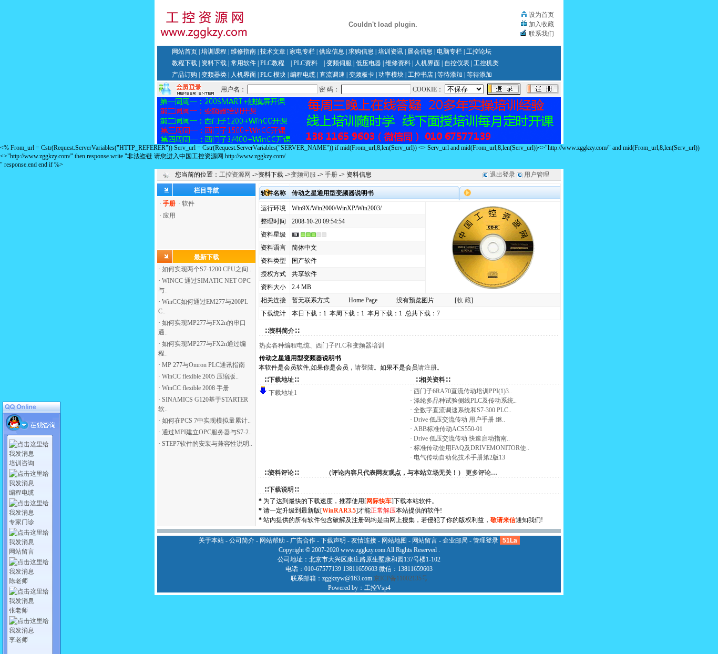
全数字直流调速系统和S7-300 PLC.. (462, 410)
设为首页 (541, 14)
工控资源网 (235, 174)
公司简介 (241, 540)
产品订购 (184, 74)
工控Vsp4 (377, 587)
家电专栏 (302, 51)
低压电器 (368, 63)
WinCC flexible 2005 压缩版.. (200, 376)
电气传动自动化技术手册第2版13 (459, 457)
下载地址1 (283, 392)
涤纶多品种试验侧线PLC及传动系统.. (465, 400)
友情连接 (363, 540)
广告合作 (302, 540)
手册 (331, 174)
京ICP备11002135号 (401, 578)
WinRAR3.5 (339, 510)
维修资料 (398, 63)
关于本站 (211, 540)
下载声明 (333, 540)
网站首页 (184, 51)
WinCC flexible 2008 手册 (195, 388)
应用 (169, 215)
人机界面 (427, 63)
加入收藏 (541, 24)
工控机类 (486, 63)
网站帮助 (272, 540)
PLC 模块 (273, 74)
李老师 (18, 639)
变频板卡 (361, 74)
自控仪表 (456, 63)
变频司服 (303, 174)
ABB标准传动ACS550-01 (448, 429)
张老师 (18, 610)
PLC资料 (305, 63)
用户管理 (536, 174)
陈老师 (18, 581)
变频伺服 (339, 63)
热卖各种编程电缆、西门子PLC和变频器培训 (321, 345)
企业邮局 (455, 540)
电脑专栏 (449, 51)
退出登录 (502, 174)
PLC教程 (272, 63)
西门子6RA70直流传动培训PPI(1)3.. (463, 391)
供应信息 (331, 51)
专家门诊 (21, 522)
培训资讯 (390, 51)
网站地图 (394, 540)
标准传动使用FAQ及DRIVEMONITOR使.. (471, 448)
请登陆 (364, 367)
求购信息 (361, 51)
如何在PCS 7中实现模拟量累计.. (206, 420)
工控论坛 (478, 51)
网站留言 (21, 551)
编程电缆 (302, 74)
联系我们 (541, 33)
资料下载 (214, 63)
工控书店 (420, 74)
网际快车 (379, 501)
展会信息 (420, 51)
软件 (188, 203)
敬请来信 (503, 520)
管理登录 (485, 540)
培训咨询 (21, 463)
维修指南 (243, 51)
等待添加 (450, 74)
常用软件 (243, 63)
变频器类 (214, 74)
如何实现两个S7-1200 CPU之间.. (206, 269)
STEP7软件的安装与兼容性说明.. (207, 443)
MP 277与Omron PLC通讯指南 (203, 365)
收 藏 (464, 300)
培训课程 (214, 51)
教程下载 (184, 63)
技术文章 (272, 51)
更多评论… (481, 472)
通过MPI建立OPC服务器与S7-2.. (207, 432)
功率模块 (391, 74)
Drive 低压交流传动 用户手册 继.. (459, 419)
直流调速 (332, 74)
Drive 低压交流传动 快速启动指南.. (462, 438)
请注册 (427, 367)
